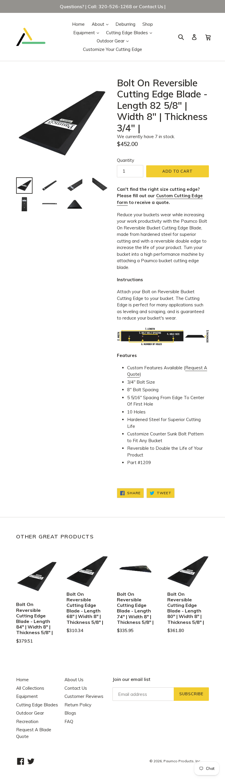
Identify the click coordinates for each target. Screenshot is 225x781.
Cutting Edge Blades (130, 32)
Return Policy (77, 705)
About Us (73, 679)
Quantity (125, 160)
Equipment (87, 32)
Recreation (27, 721)
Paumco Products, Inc (181, 761)
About (101, 24)
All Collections (30, 688)
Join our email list (131, 679)
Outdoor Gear (114, 41)
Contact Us (75, 688)
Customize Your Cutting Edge (112, 49)
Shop (147, 24)
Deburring (125, 24)
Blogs (70, 713)
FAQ (68, 721)
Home (78, 24)
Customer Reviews (83, 696)
